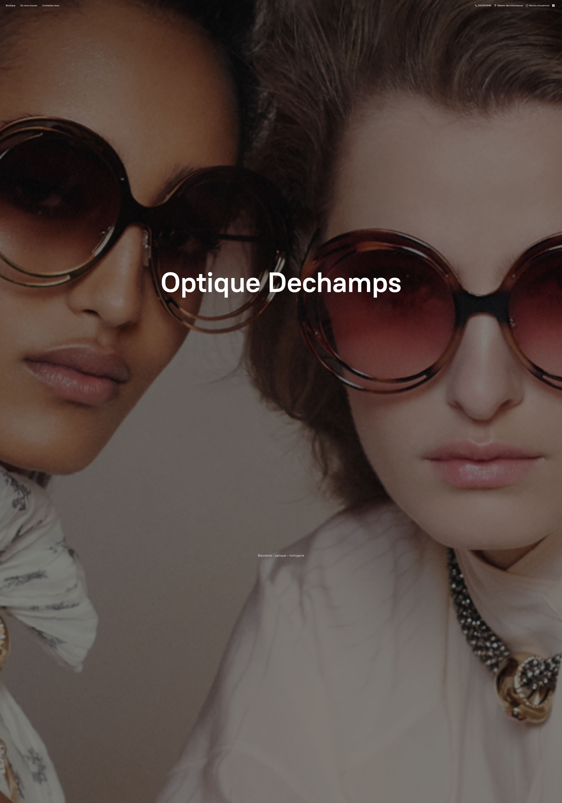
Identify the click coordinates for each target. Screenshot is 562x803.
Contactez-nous (50, 5)
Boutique (10, 5)
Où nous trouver (28, 5)
